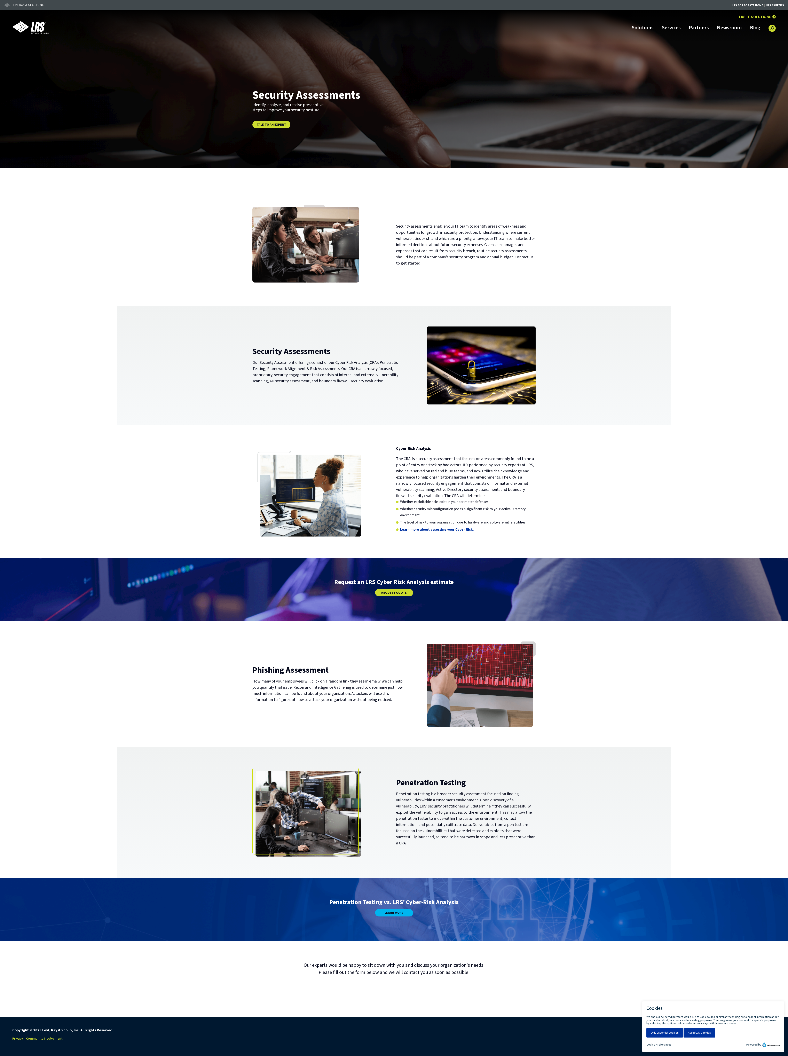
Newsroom (729, 28)
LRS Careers (775, 5)
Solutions (643, 28)
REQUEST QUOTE (394, 592)
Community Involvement (44, 1038)
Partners (699, 28)
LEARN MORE (394, 913)
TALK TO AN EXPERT (271, 124)
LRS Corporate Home (747, 5)
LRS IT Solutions (757, 17)
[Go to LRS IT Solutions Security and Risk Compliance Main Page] (30, 27)
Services (671, 28)
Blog (755, 28)
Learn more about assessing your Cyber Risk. (437, 529)
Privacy (17, 1038)
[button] (772, 27)
